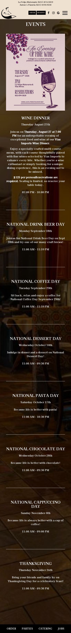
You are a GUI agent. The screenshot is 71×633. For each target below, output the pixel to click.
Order (32, 13)
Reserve (41, 13)
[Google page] (58, 13)
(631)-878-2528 (43, 5)
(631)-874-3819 (45, 2)
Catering (45, 628)
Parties (27, 628)
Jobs (61, 628)
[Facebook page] (48, 13)
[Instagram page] (53, 13)
